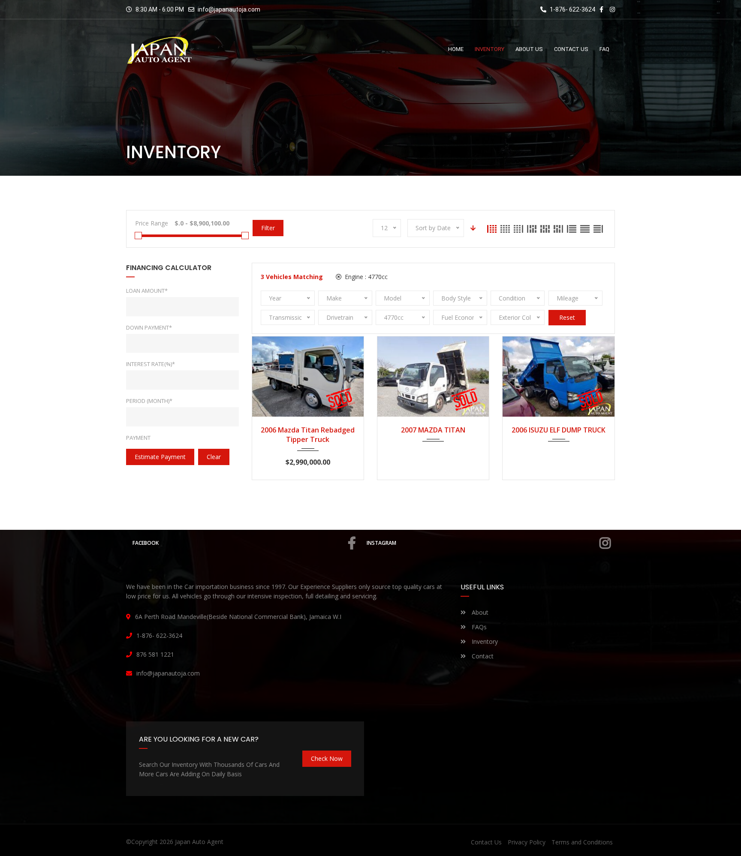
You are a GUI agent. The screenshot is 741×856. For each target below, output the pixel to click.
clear (214, 457)
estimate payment (160, 457)
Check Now (327, 758)
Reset (567, 317)
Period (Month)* (149, 401)
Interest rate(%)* (150, 364)
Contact (482, 656)
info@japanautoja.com (229, 9)
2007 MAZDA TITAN (433, 430)
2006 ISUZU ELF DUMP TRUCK (558, 430)
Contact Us (486, 842)
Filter (268, 228)
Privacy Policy (526, 842)
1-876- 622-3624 (571, 9)
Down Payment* (149, 327)
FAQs (478, 627)
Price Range (151, 223)
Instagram (381, 543)
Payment (138, 438)
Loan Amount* (147, 290)
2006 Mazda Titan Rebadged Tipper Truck (308, 434)
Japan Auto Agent (199, 842)
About (479, 612)
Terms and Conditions (582, 842)
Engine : (365, 277)
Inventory (484, 641)
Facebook (146, 543)
